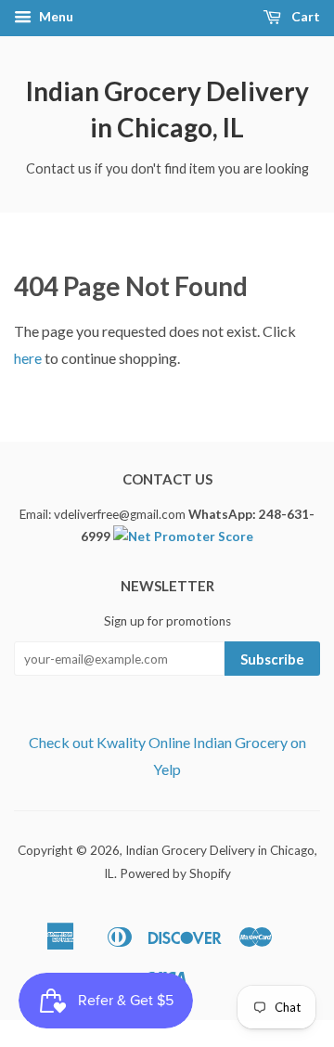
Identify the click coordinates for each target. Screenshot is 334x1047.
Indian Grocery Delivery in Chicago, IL (167, 109)
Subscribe (272, 659)
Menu (54, 16)
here (28, 358)
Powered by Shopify (175, 873)
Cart (304, 16)
